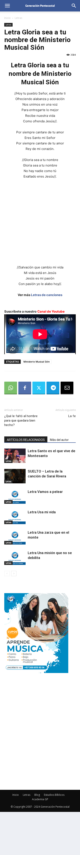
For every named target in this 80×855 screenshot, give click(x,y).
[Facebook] (24, 388)
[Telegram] (53, 388)
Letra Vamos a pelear (45, 492)
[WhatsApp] (10, 388)
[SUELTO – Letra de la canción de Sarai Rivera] (15, 476)
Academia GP (40, 799)
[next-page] (13, 573)
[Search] (74, 5)
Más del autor (59, 440)
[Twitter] (38, 388)
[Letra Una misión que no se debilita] (15, 557)
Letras (18, 18)
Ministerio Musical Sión (36, 361)
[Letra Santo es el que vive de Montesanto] (15, 456)
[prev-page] (7, 573)
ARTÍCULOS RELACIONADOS (26, 440)
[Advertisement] (40, 225)
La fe (72, 416)
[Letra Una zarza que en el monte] (15, 537)
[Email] (67, 388)
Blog (37, 795)
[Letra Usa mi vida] (15, 517)
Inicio (7, 18)
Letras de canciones (46, 295)
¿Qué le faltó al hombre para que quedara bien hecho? (21, 420)
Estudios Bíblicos (54, 795)
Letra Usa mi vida (42, 512)
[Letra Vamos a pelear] (15, 496)
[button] (7, 5)
